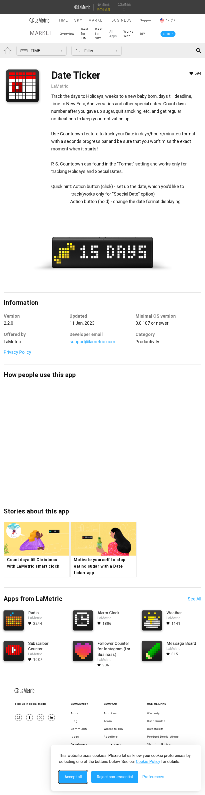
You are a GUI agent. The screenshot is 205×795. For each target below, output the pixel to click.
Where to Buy (113, 729)
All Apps (113, 34)
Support (146, 20)
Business (122, 20)
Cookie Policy (148, 761)
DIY (142, 34)
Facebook (29, 717)
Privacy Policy (17, 352)
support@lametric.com (92, 341)
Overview (67, 34)
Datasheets (155, 729)
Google (51, 717)
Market (97, 20)
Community (79, 729)
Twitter (40, 717)
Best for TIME (85, 34)
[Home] (40, 20)
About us (110, 713)
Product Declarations (163, 736)
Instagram (18, 717)
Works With (129, 34)
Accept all (73, 776)
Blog (74, 721)
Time (63, 20)
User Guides (156, 721)
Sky (78, 20)
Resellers (111, 736)
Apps (74, 713)
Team (108, 721)
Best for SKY (99, 34)
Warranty (153, 713)
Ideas (75, 736)
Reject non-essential (115, 776)
